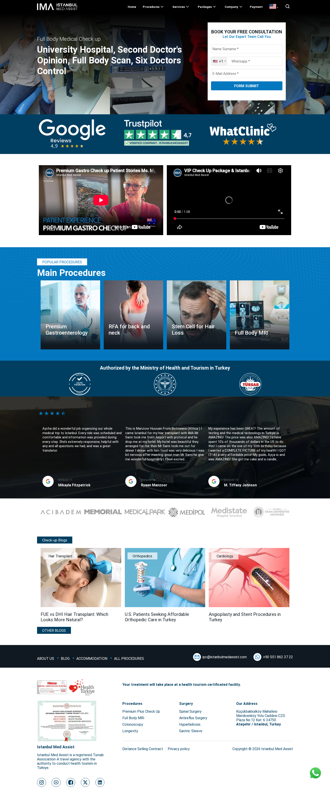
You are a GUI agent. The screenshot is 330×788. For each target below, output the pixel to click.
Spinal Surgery (190, 711)
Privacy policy (179, 749)
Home (132, 7)
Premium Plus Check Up (141, 711)
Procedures (151, 7)
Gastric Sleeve (190, 731)
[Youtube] (56, 782)
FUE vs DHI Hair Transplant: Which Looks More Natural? (74, 617)
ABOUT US (45, 658)
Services (178, 7)
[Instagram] (41, 782)
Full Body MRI (133, 718)
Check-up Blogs (54, 540)
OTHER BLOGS (54, 630)
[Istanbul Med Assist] (57, 10)
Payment (256, 7)
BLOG (65, 658)
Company (231, 7)
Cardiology (225, 556)
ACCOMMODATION (91, 658)
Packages (205, 7)
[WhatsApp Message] (315, 773)
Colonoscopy (132, 724)
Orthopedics (142, 556)
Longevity (130, 731)
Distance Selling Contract (142, 749)
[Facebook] (70, 782)
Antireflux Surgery (193, 718)
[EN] (273, 7)
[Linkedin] (99, 782)
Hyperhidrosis (189, 724)
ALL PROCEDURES (129, 658)
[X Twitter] (85, 782)
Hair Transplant (60, 556)
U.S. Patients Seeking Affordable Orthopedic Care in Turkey (157, 617)
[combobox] (219, 61)
